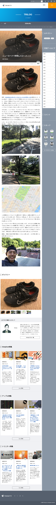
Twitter (48, 1)
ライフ (52, 38)
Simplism (25, 327)
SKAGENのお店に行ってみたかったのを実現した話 (18, 97)
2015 (44, 81)
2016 (44, 78)
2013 (44, 87)
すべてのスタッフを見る (49, 150)
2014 (44, 84)
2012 (44, 90)
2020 (44, 67)
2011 (44, 92)
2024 (44, 56)
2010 (44, 95)
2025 (44, 53)
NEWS (44, 5)
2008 (44, 101)
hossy (35, 63)
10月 (5, 23)
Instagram (51, 1)
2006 (44, 106)
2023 (44, 59)
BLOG (52, 5)
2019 (44, 70)
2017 (44, 76)
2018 (44, 73)
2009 (44, 98)
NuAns (31, 327)
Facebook (45, 1)
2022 (44, 62)
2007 (44, 103)
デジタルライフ (47, 38)
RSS (54, 1)
